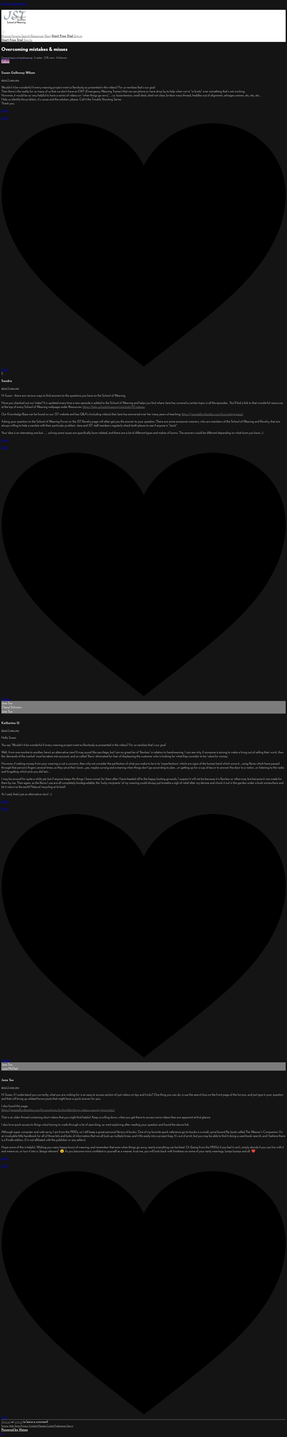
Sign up (6, 1422)
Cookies (33, 1426)
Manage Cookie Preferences (52, 1426)
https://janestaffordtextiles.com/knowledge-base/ (212, 414)
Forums (16, 36)
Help (11, 1426)
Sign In (28, 40)
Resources (37, 36)
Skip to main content (14, 3)
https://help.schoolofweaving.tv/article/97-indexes (114, 407)
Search (26, 36)
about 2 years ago (10, 80)
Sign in (78, 36)
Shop (47, 36)
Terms (17, 1426)
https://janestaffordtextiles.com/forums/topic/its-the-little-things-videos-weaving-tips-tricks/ (58, 1110)
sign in (19, 1422)
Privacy (25, 1426)
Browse (6, 36)
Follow (5, 61)
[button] (3, 32)
